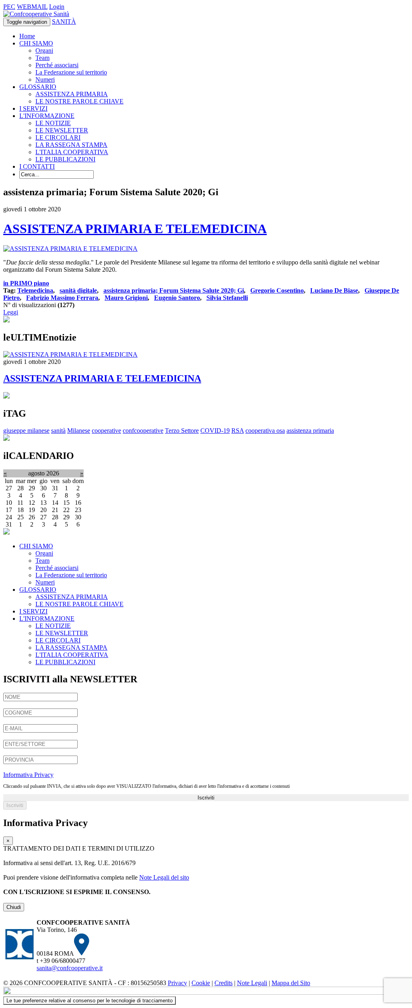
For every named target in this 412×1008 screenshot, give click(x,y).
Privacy (177, 982)
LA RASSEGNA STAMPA (71, 144)
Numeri (45, 79)
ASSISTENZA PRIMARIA (71, 94)
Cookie (201, 982)
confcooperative (143, 430)
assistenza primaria (310, 430)
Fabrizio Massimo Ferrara (62, 297)
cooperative (106, 430)
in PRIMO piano (26, 283)
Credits (223, 982)
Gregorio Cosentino (277, 290)
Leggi (10, 312)
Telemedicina (35, 290)
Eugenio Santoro (177, 297)
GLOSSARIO (37, 86)
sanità (58, 430)
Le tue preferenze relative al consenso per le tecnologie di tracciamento (89, 1001)
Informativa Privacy (28, 774)
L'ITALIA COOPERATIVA (71, 152)
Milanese (78, 430)
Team (42, 57)
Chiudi (13, 907)
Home (27, 36)
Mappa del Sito (291, 982)
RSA (237, 430)
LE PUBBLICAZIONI (65, 159)
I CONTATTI (37, 166)
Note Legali (252, 982)
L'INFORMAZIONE (46, 115)
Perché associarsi (56, 65)
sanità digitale (78, 290)
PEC (9, 6)
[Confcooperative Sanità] (36, 13)
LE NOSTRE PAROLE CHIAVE (79, 101)
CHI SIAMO (36, 43)
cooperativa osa (265, 430)
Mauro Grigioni (126, 297)
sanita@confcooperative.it (70, 968)
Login (56, 6)
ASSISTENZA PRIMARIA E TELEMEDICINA (135, 228)
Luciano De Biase (334, 290)
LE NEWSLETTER (61, 130)
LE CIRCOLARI (57, 137)
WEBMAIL (32, 6)
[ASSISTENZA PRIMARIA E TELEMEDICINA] (70, 248)
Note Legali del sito (164, 877)
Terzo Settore (182, 430)
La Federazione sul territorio (71, 72)
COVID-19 (215, 430)
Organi (44, 50)
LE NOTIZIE (53, 123)
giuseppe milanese (26, 430)
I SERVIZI (33, 108)
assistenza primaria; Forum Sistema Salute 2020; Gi (173, 290)
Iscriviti (206, 798)
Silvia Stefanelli (227, 297)
